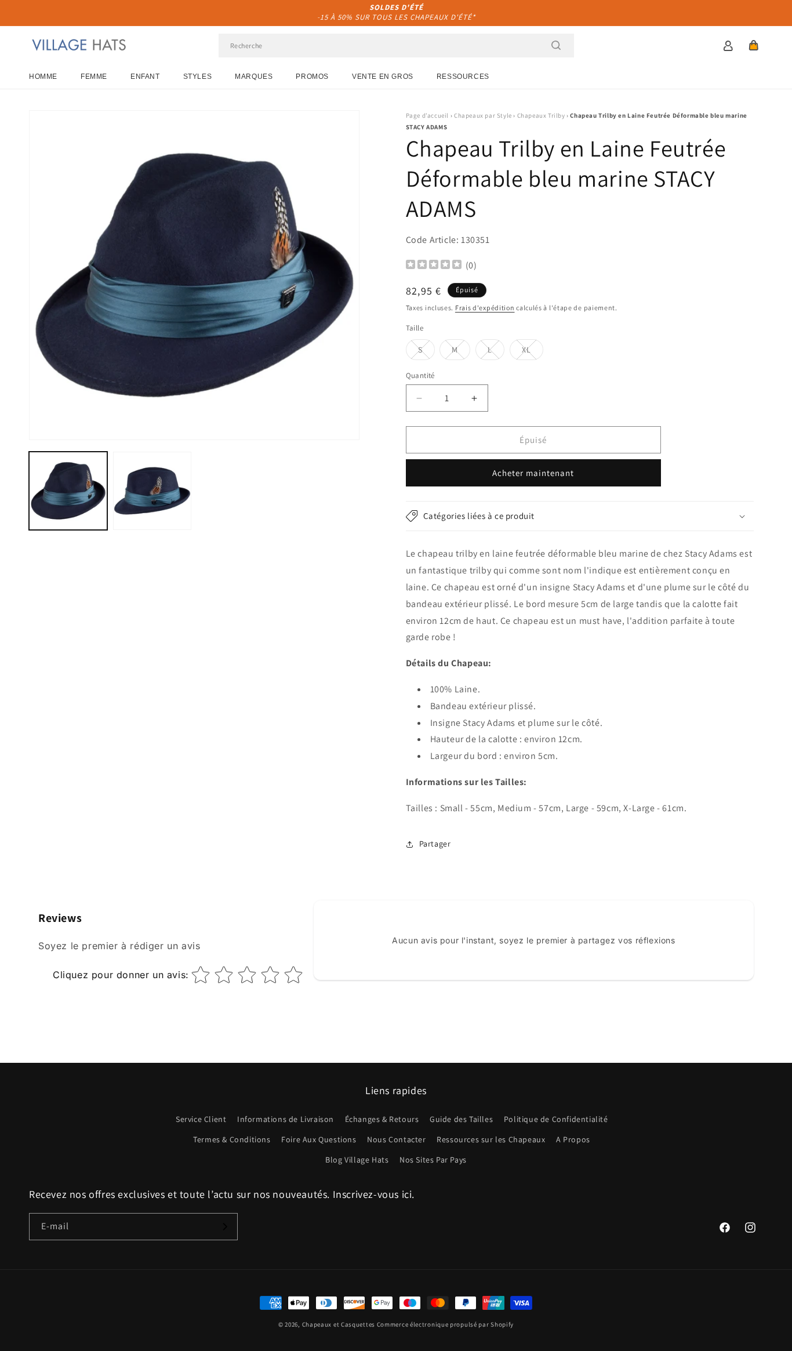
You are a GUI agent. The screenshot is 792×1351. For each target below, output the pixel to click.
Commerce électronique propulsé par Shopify (445, 1324)
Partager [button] (435, 843)
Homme (43, 76)
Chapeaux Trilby (541, 115)
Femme (94, 76)
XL (532, 352)
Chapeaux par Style (483, 115)
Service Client (201, 1119)
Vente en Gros (382, 76)
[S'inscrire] (224, 1226)
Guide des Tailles (461, 1119)
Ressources (463, 76)
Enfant (145, 76)
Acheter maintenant (533, 472)
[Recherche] (556, 45)
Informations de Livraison (285, 1119)
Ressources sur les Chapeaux (491, 1139)
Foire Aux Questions (318, 1139)
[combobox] (396, 45)
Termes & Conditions (231, 1139)
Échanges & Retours (382, 1119)
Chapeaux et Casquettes (338, 1324)
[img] (434, 266)
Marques (254, 76)
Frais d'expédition (485, 307)
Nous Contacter (396, 1139)
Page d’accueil (427, 115)
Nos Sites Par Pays (433, 1159)
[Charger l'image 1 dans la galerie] (68, 491)
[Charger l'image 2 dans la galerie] (152, 491)
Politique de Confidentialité (556, 1119)
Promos (312, 76)
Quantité (420, 375)
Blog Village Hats (356, 1159)
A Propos (573, 1139)
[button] (754, 45)
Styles (197, 76)
